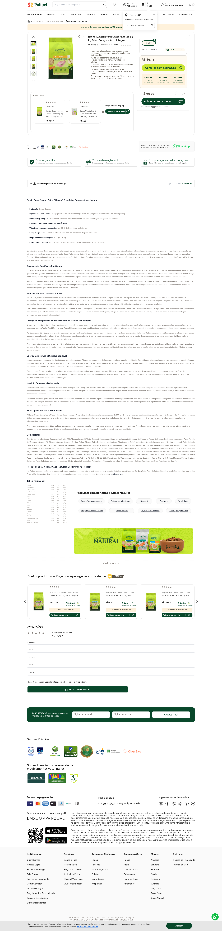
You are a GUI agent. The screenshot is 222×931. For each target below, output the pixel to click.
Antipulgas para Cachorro (92, 511)
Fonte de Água (131, 879)
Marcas (104, 14)
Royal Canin (183, 501)
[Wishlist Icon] (114, 4)
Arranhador (129, 884)
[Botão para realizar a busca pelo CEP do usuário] (152, 25)
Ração (95, 860)
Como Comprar (34, 884)
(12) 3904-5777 (106, 803)
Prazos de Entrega (36, 869)
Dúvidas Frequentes (36, 903)
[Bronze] (42, 147)
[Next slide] (197, 601)
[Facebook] (167, 804)
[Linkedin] (193, 804)
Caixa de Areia (130, 869)
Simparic (155, 865)
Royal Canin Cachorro (150, 511)
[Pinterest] (174, 804)
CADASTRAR (171, 714)
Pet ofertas (168, 14)
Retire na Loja (70, 865)
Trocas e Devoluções (37, 898)
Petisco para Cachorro (120, 501)
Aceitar (179, 926)
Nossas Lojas (33, 865)
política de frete (117, 474)
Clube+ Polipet (186, 14)
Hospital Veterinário (73, 879)
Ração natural (122, 511)
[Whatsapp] (180, 804)
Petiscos (96, 865)
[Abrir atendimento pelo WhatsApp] (215, 917)
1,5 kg (149, 43)
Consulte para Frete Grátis (66, 610)
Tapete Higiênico (100, 869)
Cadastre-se (177, 5)
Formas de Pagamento (38, 879)
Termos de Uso (180, 865)
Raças (116, 14)
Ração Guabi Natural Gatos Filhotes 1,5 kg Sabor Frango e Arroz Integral (55, 114)
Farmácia (91, 14)
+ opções (50, 106)
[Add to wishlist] (83, 36)
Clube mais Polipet (73, 884)
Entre (167, 5)
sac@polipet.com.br (129, 803)
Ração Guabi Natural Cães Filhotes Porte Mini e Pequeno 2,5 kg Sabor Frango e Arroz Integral (176, 594)
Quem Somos (33, 860)
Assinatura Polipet (72, 874)
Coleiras (95, 874)
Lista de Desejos (35, 888)
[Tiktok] (187, 804)
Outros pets (75, 14)
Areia (126, 865)
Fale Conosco (33, 874)
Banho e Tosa (70, 860)
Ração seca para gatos (76, 21)
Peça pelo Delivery (73, 869)
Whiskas (155, 884)
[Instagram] (161, 804)
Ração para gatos (57, 21)
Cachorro (50, 14)
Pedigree (164, 501)
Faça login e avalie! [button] (79, 689)
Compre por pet (38, 21)
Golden (154, 874)
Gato (62, 14)
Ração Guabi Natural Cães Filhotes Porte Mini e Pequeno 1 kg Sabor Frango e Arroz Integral (120, 594)
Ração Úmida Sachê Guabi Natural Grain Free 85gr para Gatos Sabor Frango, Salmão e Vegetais (89, 114)
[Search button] (104, 4)
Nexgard (144, 501)
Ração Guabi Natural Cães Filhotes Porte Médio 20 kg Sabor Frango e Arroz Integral (63, 594)
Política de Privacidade (184, 860)
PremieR (155, 869)
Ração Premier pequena (91, 501)
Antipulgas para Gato (178, 511)
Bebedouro (129, 874)
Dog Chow (156, 888)
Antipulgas (97, 884)
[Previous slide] (25, 601)
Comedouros (98, 879)
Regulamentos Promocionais (41, 893)
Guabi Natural (157, 898)
